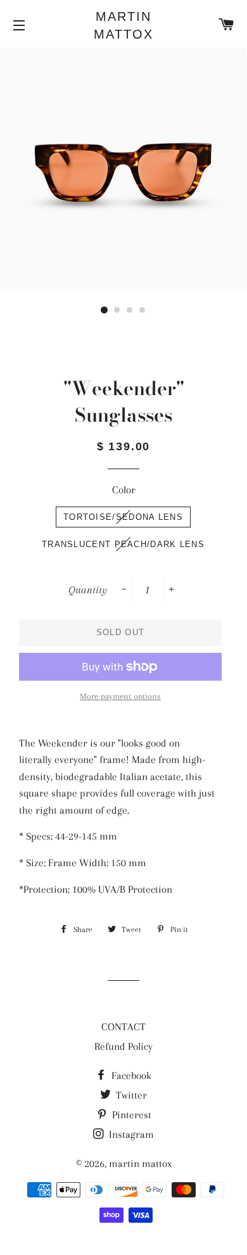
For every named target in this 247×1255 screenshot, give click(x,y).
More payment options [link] (120, 696)
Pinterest (130, 1115)
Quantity (87, 590)
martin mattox (123, 25)
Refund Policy (123, 1046)
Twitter (130, 1095)
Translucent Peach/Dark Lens (123, 544)
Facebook (130, 1075)
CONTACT (123, 1027)
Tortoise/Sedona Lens (123, 517)
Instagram (130, 1134)
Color (124, 490)
